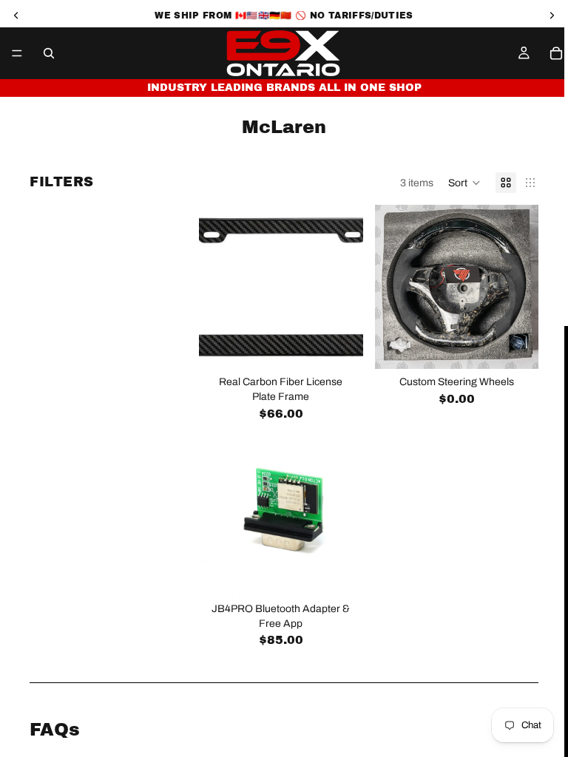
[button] (464, 182)
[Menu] (17, 53)
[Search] (49, 53)
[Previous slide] (391, 287)
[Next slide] (522, 287)
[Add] (340, 346)
